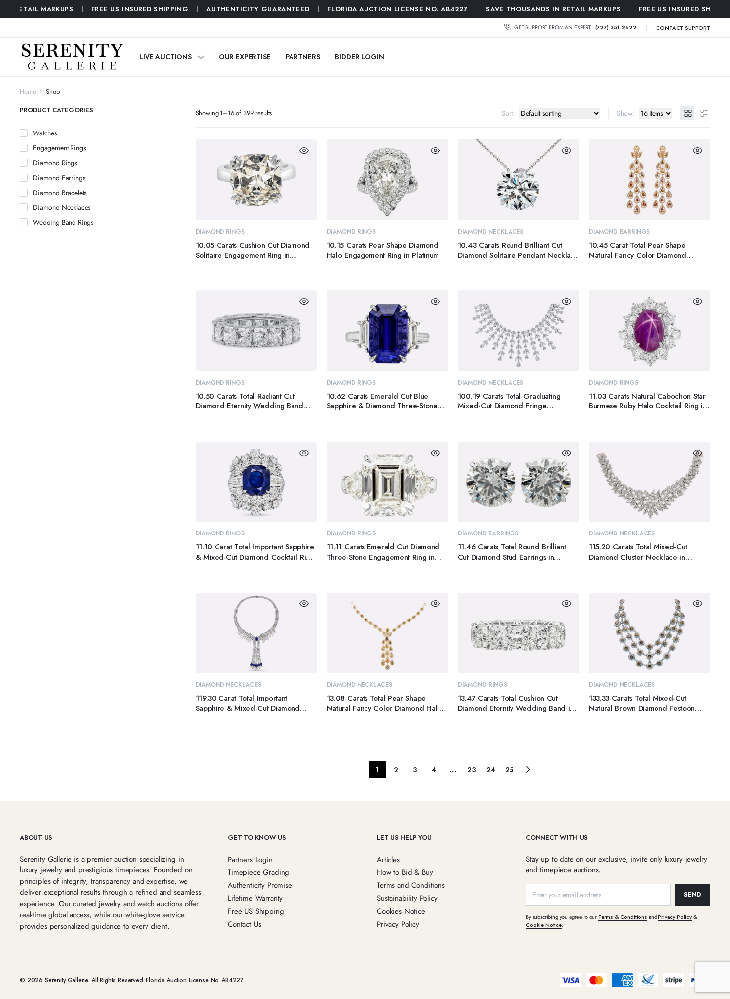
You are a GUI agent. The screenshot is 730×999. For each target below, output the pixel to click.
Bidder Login (359, 57)
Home (28, 91)
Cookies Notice (401, 911)
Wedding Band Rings (63, 222)
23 (471, 770)
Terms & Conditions (622, 917)
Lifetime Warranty (255, 898)
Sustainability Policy (407, 898)
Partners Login (250, 859)
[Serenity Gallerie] (72, 57)
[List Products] (703, 113)
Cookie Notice (544, 925)
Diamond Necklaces (490, 231)
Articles (388, 859)
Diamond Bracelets (60, 192)
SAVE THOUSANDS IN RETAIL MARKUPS (377, 9)
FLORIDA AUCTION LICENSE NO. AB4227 (222, 9)
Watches (45, 133)
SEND (692, 894)
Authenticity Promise (260, 885)
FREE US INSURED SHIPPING (512, 9)
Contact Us (244, 924)
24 (490, 770)
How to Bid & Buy (405, 872)
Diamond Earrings (619, 231)
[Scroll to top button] (707, 976)
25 (509, 770)
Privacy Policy (398, 924)
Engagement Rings (59, 147)
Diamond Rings (220, 231)
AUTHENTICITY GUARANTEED (82, 9)
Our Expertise (245, 57)
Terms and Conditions (411, 885)
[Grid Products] (687, 113)
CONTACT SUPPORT (683, 28)
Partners (303, 57)
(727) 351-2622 (616, 27)
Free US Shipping (256, 911)
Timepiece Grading (258, 872)
